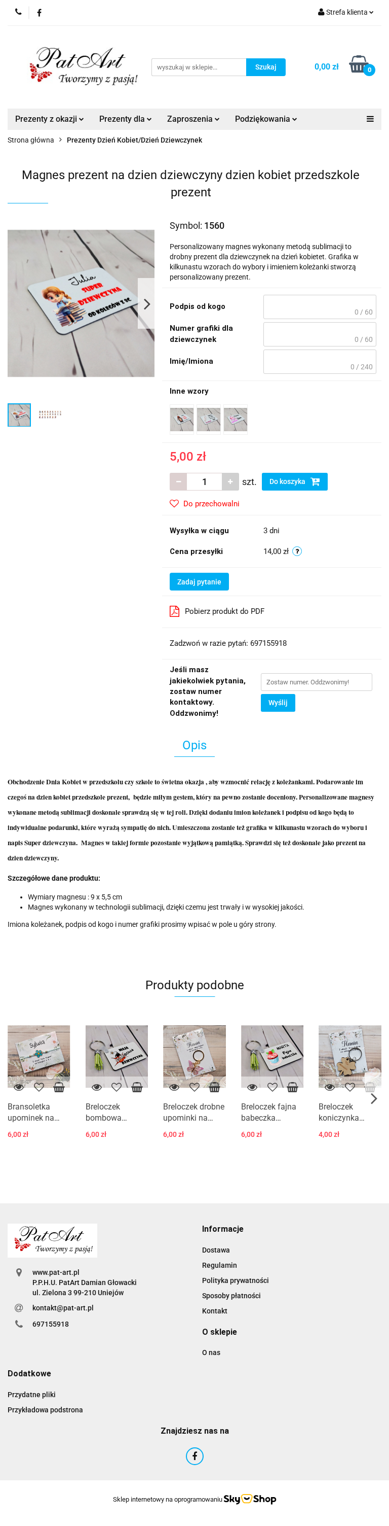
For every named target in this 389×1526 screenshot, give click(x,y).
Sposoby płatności (231, 1296)
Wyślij (278, 703)
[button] (223, 1229)
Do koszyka (288, 481)
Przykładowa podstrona (45, 1410)
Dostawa (216, 1250)
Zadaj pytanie (199, 582)
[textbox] (319, 307)
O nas (211, 1352)
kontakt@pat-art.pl (63, 1308)
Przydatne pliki (32, 1395)
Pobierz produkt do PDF (224, 611)
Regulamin (219, 1265)
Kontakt (214, 1311)
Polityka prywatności (235, 1280)
